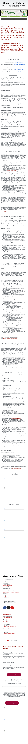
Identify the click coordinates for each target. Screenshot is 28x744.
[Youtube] (12, 607)
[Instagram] (8, 607)
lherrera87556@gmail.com (19, 67)
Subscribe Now (14, 675)
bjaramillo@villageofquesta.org (19, 64)
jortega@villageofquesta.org (19, 71)
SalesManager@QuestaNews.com (11, 592)
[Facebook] (5, 607)
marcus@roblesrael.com (19, 69)
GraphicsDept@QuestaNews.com (9, 626)
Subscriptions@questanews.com (9, 637)
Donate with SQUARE (12, 703)
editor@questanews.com (16, 468)
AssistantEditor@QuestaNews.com (9, 621)
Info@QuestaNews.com (7, 630)
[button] (14, 19)
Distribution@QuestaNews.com (9, 633)
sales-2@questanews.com (8, 596)
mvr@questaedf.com (18, 62)
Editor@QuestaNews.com (8, 617)
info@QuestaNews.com (7, 585)
